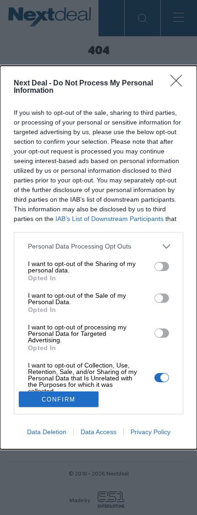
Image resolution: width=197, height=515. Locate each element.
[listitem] (98, 246)
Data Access (98, 432)
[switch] (161, 266)
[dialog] (98, 257)
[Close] (179, 83)
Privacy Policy (150, 432)
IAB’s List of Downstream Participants (109, 218)
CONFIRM (59, 399)
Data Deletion (46, 432)
